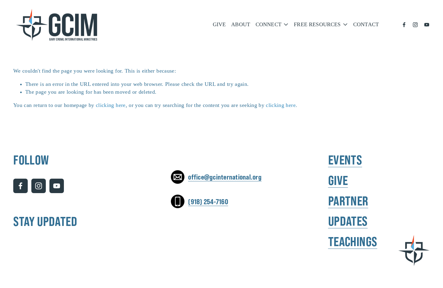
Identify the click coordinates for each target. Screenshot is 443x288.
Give (219, 24)
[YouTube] (427, 25)
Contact (366, 24)
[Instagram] (415, 25)
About (240, 24)
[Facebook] (404, 25)
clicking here (111, 105)
